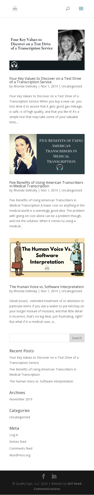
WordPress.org (19, 455)
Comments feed (20, 448)
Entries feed (17, 441)
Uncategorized (71, 86)
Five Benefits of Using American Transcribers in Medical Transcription (46, 184)
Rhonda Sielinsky (25, 86)
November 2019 (20, 399)
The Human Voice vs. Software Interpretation (46, 286)
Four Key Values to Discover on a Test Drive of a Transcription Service (45, 80)
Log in (13, 435)
